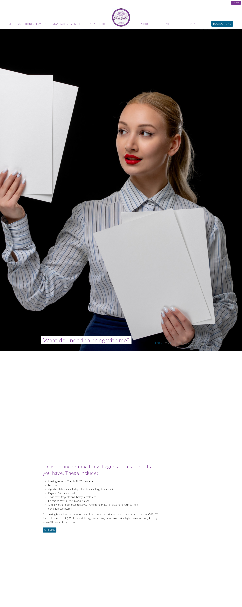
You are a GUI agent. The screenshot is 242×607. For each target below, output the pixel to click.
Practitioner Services (31, 24)
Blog (102, 24)
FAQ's (92, 24)
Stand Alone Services (67, 24)
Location (236, 3)
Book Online (222, 23)
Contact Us (49, 530)
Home (8, 24)
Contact (193, 24)
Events (169, 24)
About (145, 24)
